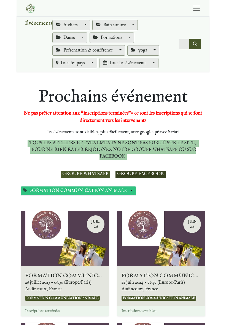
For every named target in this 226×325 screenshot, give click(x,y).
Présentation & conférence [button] (88, 50)
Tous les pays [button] (73, 63)
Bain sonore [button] (114, 25)
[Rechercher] (195, 44)
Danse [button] (69, 37)
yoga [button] (142, 50)
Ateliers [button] (70, 25)
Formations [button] (111, 37)
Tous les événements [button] (128, 63)
